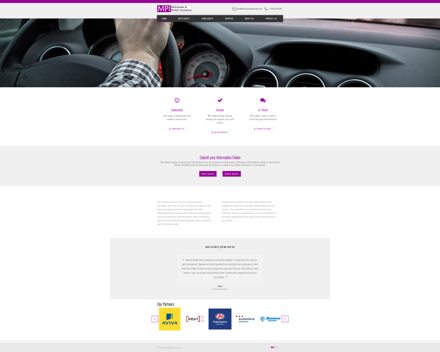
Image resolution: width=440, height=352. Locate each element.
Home (164, 18)
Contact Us (271, 18)
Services (229, 18)
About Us (249, 18)
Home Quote (207, 18)
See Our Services (220, 132)
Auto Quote (183, 18)
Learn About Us (178, 129)
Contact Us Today (263, 129)
